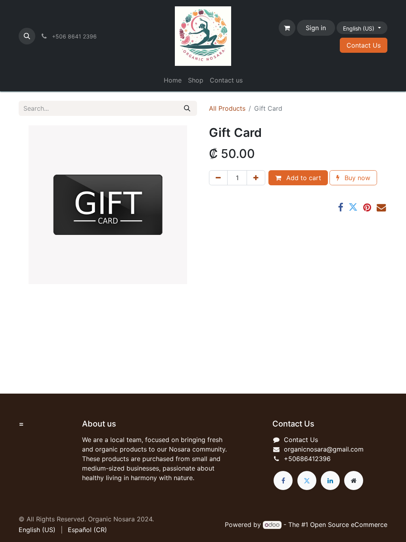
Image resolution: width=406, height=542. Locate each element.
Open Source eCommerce (348, 525)
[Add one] (256, 177)
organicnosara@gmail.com (324, 449)
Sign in (316, 28)
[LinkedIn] (330, 480)
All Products (227, 108)
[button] (27, 36)
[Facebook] (340, 207)
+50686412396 (307, 459)
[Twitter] (353, 207)
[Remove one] (218, 177)
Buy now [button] (356, 178)
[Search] (187, 108)
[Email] (381, 207)
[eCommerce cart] (287, 27)
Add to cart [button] (302, 178)
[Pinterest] (367, 207)
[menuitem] (173, 80)
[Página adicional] (353, 480)
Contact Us (364, 45)
